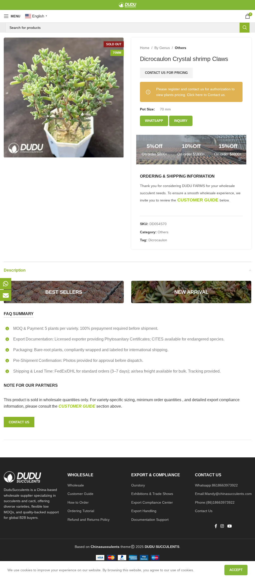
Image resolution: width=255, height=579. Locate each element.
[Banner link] (64, 292)
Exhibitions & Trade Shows (152, 494)
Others (180, 48)
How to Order (78, 502)
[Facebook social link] (216, 526)
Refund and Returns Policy (88, 520)
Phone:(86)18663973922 (215, 502)
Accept (236, 570)
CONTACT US (19, 422)
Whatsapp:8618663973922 (216, 485)
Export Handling (143, 511)
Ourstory (138, 485)
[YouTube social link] (229, 526)
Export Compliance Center (152, 502)
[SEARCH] (245, 28)
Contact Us (203, 511)
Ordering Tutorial (80, 511)
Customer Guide (80, 494)
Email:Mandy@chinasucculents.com (223, 494)
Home (144, 48)
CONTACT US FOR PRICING (166, 73)
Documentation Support (150, 520)
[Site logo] (127, 5)
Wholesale (75, 485)
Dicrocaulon (157, 240)
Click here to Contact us (206, 95)
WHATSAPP (154, 121)
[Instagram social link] (222, 526)
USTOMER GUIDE (79, 406)
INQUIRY (181, 121)
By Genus (162, 48)
